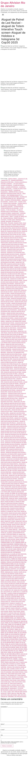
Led (18, 568)
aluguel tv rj (11, 537)
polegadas (21, 658)
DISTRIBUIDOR (17, 552)
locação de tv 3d (8, 590)
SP (23, 668)
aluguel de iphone (16, 228)
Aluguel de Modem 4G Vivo (14, 231)
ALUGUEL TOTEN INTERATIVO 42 (15, 532)
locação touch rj (5, 603)
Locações (24, 608)
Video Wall (19, 693)
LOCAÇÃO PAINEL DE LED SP (12, 598)
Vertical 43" (4, 693)
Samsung (9, 667)
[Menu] (3, 15)
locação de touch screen (14, 588)
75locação (10, 223)
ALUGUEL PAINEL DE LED (9, 526)
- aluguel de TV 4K (22, 178)
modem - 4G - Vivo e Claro (8, 609)
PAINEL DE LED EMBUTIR (14, 624)
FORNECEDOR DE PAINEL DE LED (9, 563)
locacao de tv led (18, 590)
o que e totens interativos (18, 614)
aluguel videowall (20, 539)
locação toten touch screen (18, 601)
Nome (3, 724)
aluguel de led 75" (7, 229)
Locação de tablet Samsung (12, 580)
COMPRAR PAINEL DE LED (7, 542)
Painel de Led (16, 621)
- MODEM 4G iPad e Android (15, 191)
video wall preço (21, 694)
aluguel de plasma (13, 496)
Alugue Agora (7, 224)
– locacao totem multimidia (10, 203)
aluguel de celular (21, 224)
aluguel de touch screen (15, 513)
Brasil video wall (16, 540)
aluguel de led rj (17, 229)
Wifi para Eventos (21, 696)
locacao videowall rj (16, 608)
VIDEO (9, 693)
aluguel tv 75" (4, 537)
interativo (11, 567)
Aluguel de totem (5, 508)
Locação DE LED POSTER (7, 573)
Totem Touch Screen (16, 681)
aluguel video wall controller (8, 539)
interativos (17, 567)
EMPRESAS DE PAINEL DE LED (9, 557)
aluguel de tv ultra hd (21, 521)
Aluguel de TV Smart (9, 521)
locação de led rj (19, 573)
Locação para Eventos (12, 599)
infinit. (6, 567)
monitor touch (19, 609)
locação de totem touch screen (13, 585)
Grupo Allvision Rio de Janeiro (13, 4)
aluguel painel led (8, 527)
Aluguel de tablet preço (11, 500)
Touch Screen (21, 686)
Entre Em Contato (21, 557)
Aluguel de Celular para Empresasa (10, 226)
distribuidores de (5, 554)
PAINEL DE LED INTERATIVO (12, 634)
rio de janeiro (10, 665)
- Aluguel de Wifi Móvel (16, 180)
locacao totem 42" (5, 601)
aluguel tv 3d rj (22, 536)
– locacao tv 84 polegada (9, 205)
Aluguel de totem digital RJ (17, 508)
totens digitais (13, 686)
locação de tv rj (17, 591)
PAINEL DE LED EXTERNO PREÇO (15, 627)
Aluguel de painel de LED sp (8, 495)
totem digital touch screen (14, 673)
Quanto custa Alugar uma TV (12, 662)
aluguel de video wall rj (20, 522)
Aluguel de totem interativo (8, 509)
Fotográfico (22, 563)
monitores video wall (13, 613)
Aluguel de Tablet (13, 498)
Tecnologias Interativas (7, 670)
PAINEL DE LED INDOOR (7, 632)
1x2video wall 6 (11, 219)
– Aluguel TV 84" (12, 201)
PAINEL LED (5, 655)
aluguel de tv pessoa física (7, 519)
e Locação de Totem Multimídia (18, 554)
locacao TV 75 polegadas (15, 604)
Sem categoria (16, 667)
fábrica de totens (5, 560)
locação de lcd (22, 572)
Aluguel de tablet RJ (9, 501)
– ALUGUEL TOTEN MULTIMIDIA (12, 200)
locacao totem (22, 599)
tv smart (8, 691)
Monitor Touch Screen (14, 611)
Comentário (4, 706)
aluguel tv (15, 536)
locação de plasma (20, 577)
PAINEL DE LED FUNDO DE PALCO (17, 631)
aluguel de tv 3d (6, 514)
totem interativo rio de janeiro (15, 676)
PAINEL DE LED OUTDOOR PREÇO (9, 639)
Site (2, 735)
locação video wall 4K (18, 606)
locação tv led (8, 606)
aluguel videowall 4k (6, 540)
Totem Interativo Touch (18, 678)
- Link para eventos (18, 183)
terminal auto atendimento (20, 670)
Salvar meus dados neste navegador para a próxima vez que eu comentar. (12, 742)
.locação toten (15, 213)
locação (16, 572)
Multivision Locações (6, 614)
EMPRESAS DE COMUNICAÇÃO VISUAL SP (12, 555)
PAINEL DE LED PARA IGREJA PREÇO (10, 654)
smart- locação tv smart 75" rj (14, 668)
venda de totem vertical (20, 691)
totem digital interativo (18, 672)
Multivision (22, 613)
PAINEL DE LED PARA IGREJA (15, 652)
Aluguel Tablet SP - (13, 529)
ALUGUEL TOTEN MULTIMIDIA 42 (9, 534)
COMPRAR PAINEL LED (20, 544)
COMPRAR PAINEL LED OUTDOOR (9, 545)
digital (14, 549)
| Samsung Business (8, 218)
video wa (13, 693)
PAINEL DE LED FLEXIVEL (7, 629)
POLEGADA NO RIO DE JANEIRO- (9, 658)
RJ (15, 665)
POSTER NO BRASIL (19, 660)
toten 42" (18, 685)
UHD (12, 691)
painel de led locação (13, 635)
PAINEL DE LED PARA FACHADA (14, 649)
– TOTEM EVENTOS (18, 206)
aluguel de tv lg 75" (22, 516)
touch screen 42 (5, 688)
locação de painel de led (19, 575)
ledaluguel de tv (9, 572)
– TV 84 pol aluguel (10, 209)
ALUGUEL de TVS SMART (7, 522)
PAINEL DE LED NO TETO (19, 637)
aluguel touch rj (8, 536)
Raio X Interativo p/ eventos (13, 663)
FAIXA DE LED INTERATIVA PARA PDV (16, 562)
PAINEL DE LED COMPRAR (12, 622)
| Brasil (11, 216)
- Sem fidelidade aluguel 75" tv (14, 195)
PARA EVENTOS (13, 655)
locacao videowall (5, 608)
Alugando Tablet (18, 223)
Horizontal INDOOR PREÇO (8, 565)
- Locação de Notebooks (11, 187)
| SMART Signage (18, 218)
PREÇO (2, 662)
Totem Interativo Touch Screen (9, 680)
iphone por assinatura (10, 568)
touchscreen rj (13, 688)
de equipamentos (17, 547)
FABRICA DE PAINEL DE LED (18, 558)
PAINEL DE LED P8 (10, 644)
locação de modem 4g (6, 575)
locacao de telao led (9, 583)
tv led (4, 691)
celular (22, 540)
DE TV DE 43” (9, 549)
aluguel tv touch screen (21, 537)
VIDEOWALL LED (12, 696)
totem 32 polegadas (6, 672)
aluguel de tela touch (19, 506)
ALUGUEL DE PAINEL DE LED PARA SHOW (16, 493)
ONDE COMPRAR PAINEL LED (8, 617)
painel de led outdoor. (16, 640)
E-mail (3, 729)
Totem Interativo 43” (11, 675)
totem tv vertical (11, 685)
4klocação (8, 221)
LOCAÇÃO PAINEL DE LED (11, 595)
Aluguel (14, 224)
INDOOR (17, 565)
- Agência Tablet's (12, 178)
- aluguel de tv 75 (5, 180)
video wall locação (12, 694)
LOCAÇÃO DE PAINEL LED (7, 577)
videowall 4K (4, 696)
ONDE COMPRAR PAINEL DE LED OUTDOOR (12, 616)
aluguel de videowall (6, 524)
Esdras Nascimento (6, 558)
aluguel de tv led (12, 516)
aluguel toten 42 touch (14, 531)
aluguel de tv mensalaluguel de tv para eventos (13, 518)
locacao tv (12, 603)
